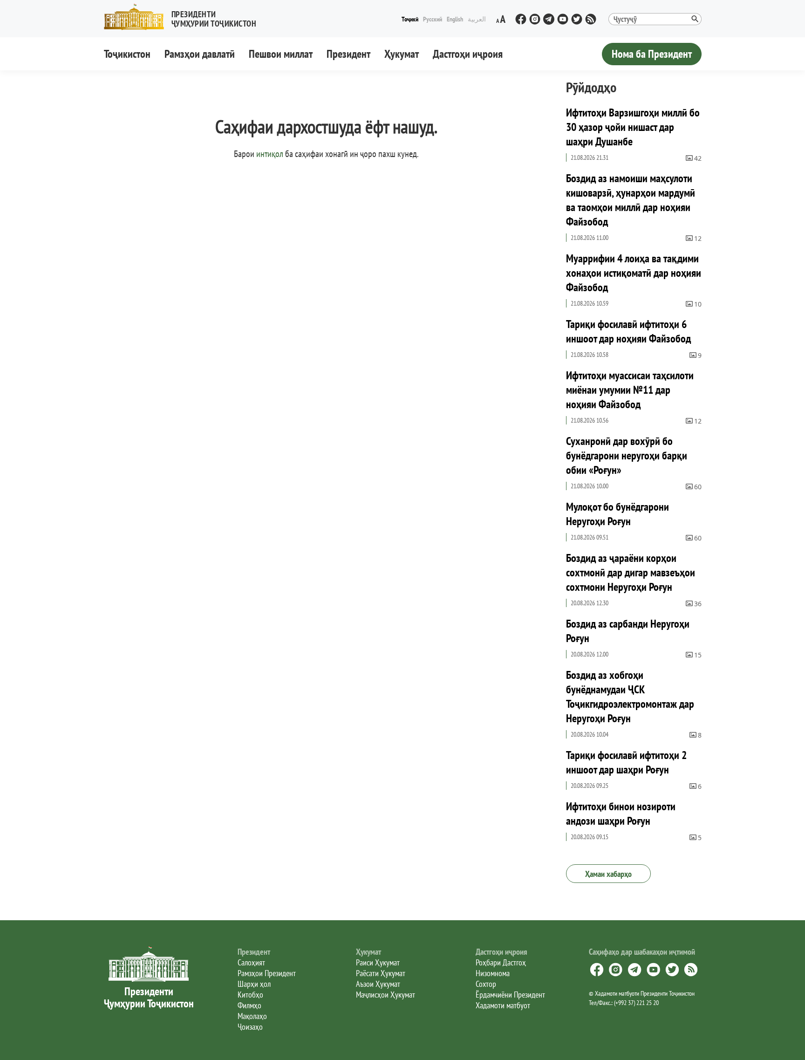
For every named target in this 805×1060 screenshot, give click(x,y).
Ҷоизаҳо (250, 1026)
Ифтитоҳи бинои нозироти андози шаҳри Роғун (620, 813)
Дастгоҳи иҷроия (468, 54)
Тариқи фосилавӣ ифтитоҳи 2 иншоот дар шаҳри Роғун (626, 762)
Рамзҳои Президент (267, 973)
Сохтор (486, 983)
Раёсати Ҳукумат (380, 973)
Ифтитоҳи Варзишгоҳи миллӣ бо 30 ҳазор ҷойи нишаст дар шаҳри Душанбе (633, 127)
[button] (184, 17)
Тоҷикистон (127, 54)
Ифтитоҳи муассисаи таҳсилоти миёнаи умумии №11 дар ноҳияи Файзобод (630, 389)
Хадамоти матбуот (503, 1005)
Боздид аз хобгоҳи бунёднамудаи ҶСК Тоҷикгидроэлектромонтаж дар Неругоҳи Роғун (630, 696)
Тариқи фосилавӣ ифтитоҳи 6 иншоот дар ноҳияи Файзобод (628, 331)
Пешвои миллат (281, 54)
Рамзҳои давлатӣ (199, 54)
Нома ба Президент (652, 54)
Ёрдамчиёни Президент (510, 994)
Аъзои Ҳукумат (378, 983)
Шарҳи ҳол (254, 983)
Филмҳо (249, 1005)
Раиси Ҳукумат (378, 962)
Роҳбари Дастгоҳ (501, 962)
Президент (348, 54)
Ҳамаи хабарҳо (608, 874)
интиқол (269, 154)
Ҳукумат (401, 54)
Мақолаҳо (252, 1016)
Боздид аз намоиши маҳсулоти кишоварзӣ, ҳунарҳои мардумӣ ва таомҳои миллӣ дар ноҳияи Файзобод (630, 200)
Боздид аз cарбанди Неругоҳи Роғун (627, 630)
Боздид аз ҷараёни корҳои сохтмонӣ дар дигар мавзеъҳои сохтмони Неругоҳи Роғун (630, 572)
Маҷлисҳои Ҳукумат (385, 994)
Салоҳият (251, 962)
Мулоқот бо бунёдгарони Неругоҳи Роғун (617, 513)
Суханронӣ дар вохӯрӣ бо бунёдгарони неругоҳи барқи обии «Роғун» (626, 455)
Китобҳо (250, 994)
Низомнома (493, 973)
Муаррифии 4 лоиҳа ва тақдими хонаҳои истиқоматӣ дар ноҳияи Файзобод (633, 272)
